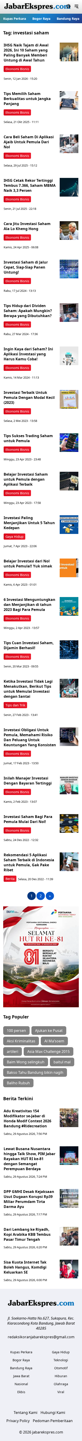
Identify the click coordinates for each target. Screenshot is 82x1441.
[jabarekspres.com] (37, 7)
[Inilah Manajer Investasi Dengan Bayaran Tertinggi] (69, 785)
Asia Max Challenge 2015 (48, 1051)
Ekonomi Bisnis (17, 69)
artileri (12, 1051)
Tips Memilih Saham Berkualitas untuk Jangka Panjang (27, 98)
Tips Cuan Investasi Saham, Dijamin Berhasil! (29, 645)
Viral (60, 1392)
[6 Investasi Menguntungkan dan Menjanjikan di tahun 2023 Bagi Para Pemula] (69, 606)
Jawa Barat (21, 1376)
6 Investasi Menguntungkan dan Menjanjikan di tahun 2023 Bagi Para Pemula (29, 604)
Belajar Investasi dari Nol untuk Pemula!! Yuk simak (28, 564)
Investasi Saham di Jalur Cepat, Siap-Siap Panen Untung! (26, 267)
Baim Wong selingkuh (25, 1061)
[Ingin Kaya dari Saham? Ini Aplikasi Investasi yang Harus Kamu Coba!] (69, 355)
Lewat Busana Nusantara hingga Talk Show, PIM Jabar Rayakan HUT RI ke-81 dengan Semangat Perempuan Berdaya (29, 1158)
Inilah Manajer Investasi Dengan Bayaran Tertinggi (28, 781)
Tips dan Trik (15, 705)
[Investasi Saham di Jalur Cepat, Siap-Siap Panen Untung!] (69, 269)
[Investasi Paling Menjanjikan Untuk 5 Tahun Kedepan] (69, 524)
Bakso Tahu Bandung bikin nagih (35, 1072)
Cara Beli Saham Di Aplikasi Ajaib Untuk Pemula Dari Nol (29, 141)
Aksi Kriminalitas (21, 1041)
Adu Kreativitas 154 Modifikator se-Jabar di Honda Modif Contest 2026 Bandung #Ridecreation (27, 1118)
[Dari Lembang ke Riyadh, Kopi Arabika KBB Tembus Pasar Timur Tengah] (69, 1236)
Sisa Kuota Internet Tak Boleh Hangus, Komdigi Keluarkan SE (25, 1267)
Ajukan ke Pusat (49, 1030)
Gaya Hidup (14, 536)
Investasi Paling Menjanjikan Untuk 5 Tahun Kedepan (29, 522)
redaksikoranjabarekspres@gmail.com (41, 1336)
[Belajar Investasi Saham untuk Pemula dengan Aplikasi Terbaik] (69, 481)
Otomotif (61, 1368)
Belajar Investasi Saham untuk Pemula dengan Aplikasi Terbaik (26, 479)
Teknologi (61, 1360)
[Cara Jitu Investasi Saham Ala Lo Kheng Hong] (69, 230)
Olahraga (61, 1384)
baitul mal (62, 1061)
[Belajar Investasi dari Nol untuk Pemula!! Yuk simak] (69, 568)
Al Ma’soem (54, 1041)
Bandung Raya (68, 18)
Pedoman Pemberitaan (53, 1420)
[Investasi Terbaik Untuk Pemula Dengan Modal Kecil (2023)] (69, 399)
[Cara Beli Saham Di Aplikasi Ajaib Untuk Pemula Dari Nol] (69, 143)
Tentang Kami (25, 1412)
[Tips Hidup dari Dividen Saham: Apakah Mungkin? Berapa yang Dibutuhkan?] (69, 312)
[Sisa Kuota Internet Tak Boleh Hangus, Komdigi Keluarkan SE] (69, 1269)
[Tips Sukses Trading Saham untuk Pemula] (69, 442)
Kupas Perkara (14, 18)
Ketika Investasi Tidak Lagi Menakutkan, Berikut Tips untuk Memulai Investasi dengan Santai (28, 689)
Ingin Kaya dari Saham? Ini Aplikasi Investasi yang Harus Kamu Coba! (28, 354)
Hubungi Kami (53, 1412)
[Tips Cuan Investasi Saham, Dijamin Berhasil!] (69, 649)
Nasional (21, 1384)
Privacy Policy (18, 1420)
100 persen (16, 1030)
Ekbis (21, 1392)
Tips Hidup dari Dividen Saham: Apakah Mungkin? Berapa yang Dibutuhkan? (28, 310)
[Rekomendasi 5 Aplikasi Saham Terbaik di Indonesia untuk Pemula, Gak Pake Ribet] (69, 861)
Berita (10, 879)
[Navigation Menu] (76, 7)
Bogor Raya (41, 18)
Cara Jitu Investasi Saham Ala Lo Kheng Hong (27, 226)
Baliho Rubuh (18, 1082)
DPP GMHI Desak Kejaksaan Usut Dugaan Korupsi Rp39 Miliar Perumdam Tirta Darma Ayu (29, 1199)
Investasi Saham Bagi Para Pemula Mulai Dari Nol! (28, 819)
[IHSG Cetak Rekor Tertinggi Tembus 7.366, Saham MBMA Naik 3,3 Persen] (69, 187)
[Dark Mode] (68, 7)
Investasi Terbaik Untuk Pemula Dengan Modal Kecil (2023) (29, 397)
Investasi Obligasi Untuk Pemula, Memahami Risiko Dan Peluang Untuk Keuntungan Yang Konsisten (30, 737)
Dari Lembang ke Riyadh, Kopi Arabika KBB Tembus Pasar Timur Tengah (27, 1234)
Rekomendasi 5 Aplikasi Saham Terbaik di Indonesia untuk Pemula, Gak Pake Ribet (29, 862)
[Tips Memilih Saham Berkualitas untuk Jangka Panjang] (69, 100)
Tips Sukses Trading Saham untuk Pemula (28, 438)
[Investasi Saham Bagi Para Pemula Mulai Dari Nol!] (69, 823)
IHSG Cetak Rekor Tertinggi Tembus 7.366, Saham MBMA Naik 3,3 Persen (30, 185)
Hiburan (61, 1376)
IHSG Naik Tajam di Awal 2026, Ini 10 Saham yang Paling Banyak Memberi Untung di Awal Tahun (26, 53)
